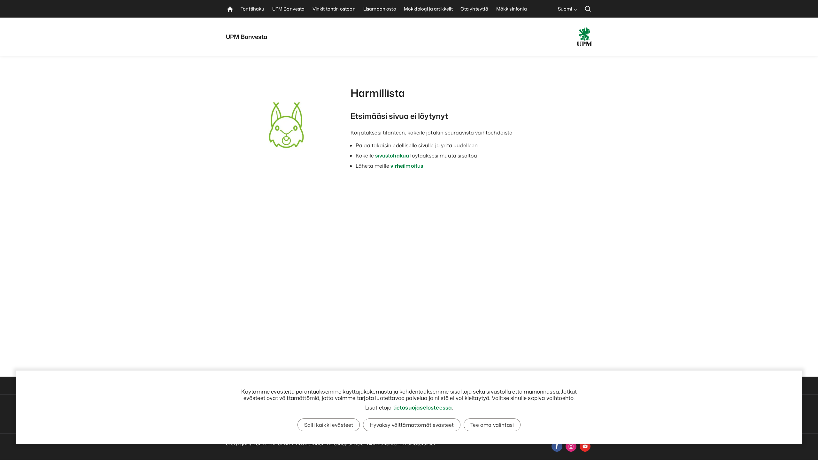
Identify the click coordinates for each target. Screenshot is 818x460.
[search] (588, 9)
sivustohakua (392, 155)
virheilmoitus (406, 165)
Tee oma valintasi (492, 424)
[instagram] (571, 446)
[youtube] (585, 446)
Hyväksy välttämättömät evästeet (412, 424)
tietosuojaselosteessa (422, 407)
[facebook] (557, 446)
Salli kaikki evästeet (328, 424)
